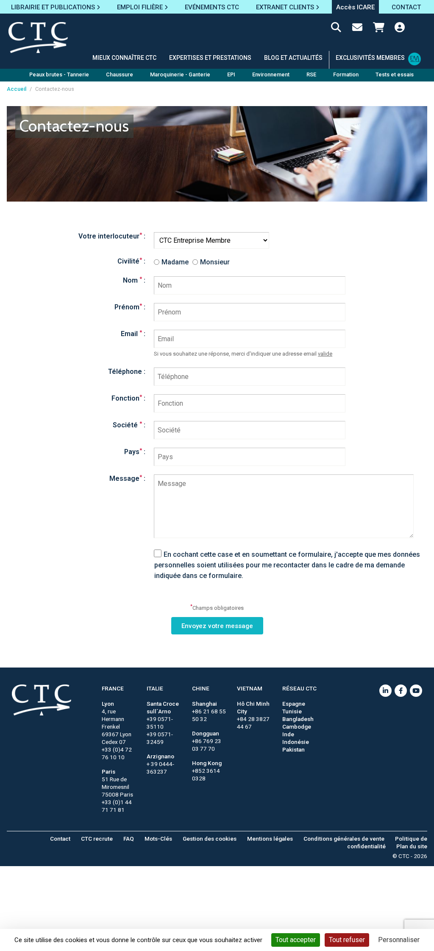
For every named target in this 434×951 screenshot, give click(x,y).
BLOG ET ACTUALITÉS (293, 57)
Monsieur (215, 262)
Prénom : (129, 307)
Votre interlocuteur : (111, 236)
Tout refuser (347, 940)
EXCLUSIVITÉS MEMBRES (370, 57)
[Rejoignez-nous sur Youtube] (416, 690)
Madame (175, 262)
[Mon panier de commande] (378, 29)
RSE (311, 74)
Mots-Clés (158, 838)
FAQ (128, 838)
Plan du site (411, 846)
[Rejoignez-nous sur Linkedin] (385, 690)
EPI (231, 74)
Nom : (134, 280)
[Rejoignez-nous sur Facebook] (401, 690)
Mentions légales (270, 838)
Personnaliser (399, 940)
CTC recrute (97, 838)
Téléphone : (126, 371)
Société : (129, 425)
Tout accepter (295, 940)
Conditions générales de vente (343, 838)
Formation (346, 74)
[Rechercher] (336, 29)
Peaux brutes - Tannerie (59, 74)
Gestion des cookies (209, 838)
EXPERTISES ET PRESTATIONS (210, 57)
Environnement (270, 74)
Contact (60, 838)
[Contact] (357, 29)
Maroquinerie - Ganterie (180, 74)
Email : (133, 334)
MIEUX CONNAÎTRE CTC (124, 57)
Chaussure (119, 74)
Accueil (16, 89)
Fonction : (128, 398)
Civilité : (131, 261)
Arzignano (160, 756)
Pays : (134, 452)
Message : (127, 478)
